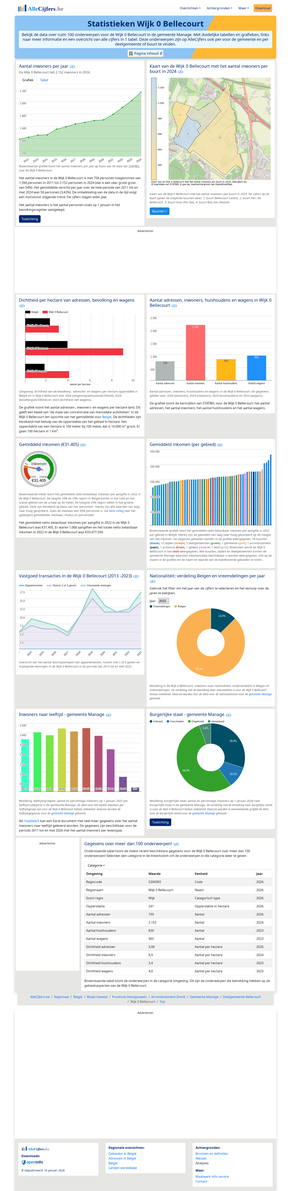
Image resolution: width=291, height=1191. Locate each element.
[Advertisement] (145, 264)
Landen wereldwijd (122, 1168)
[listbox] (163, 601)
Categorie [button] (95, 865)
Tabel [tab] (44, 80)
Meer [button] (242, 8)
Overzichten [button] (189, 8)
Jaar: (153, 601)
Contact (201, 1181)
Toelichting (30, 219)
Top (162, 1001)
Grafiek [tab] (27, 80)
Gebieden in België (122, 1153)
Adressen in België (122, 1158)
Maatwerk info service (212, 1176)
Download (263, 8)
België (106, 417)
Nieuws (201, 1158)
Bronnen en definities (212, 1153)
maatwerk (31, 821)
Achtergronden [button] (218, 8)
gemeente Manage (260, 694)
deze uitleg (116, 511)
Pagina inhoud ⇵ (148, 53)
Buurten (158, 211)
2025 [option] (162, 601)
